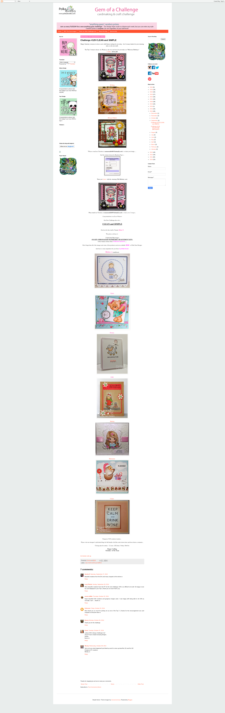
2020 (151, 101)
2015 (151, 108)
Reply (86, 579)
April (152, 142)
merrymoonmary (115, 700)
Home (59, 31)
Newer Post (84, 684)
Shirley (112, 421)
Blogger (130, 700)
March (153, 144)
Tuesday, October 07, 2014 (96, 630)
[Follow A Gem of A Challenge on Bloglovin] (67, 147)
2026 (151, 87)
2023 (151, 94)
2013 (151, 152)
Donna (112, 333)
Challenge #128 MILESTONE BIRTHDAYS (155, 128)
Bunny (87, 620)
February (154, 146)
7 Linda (109, 51)
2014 (151, 111)
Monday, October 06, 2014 (96, 620)
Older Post (141, 684)
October (153, 118)
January (153, 149)
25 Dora (112, 85)
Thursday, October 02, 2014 (101, 596)
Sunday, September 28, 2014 (101, 584)
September (154, 120)
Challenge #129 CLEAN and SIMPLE (157, 123)
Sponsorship (113, 31)
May (152, 139)
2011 (151, 157)
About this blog (103, 31)
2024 (151, 92)
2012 (151, 154)
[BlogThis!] (102, 560)
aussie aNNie (88, 596)
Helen (121, 230)
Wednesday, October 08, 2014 (97, 646)
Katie (112, 293)
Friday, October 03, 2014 (98, 608)
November (154, 115)
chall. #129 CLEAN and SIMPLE (93, 562)
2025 (151, 89)
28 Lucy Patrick (112, 118)
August (153, 132)
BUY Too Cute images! (70, 31)
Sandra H (87, 574)
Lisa (112, 377)
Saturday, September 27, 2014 (99, 574)
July (152, 135)
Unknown (87, 608)
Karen (86, 630)
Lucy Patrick (88, 584)
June (152, 137)
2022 (151, 96)
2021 (151, 99)
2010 (151, 159)
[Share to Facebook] (105, 560)
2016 (151, 106)
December (154, 113)
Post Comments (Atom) (94, 687)
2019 (151, 104)
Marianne (112, 459)
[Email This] (100, 560)
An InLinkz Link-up (85, 556)
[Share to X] (103, 560)
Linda (104, 179)
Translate (72, 64)
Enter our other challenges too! (87, 31)
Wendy (87, 646)
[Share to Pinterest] (107, 560)
